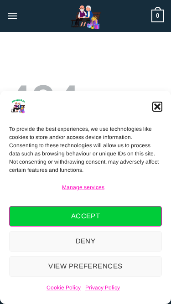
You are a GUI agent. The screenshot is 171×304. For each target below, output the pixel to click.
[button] (157, 106)
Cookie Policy (64, 287)
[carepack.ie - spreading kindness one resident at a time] (86, 16)
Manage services (83, 187)
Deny (86, 241)
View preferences (85, 266)
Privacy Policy (102, 287)
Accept (85, 216)
